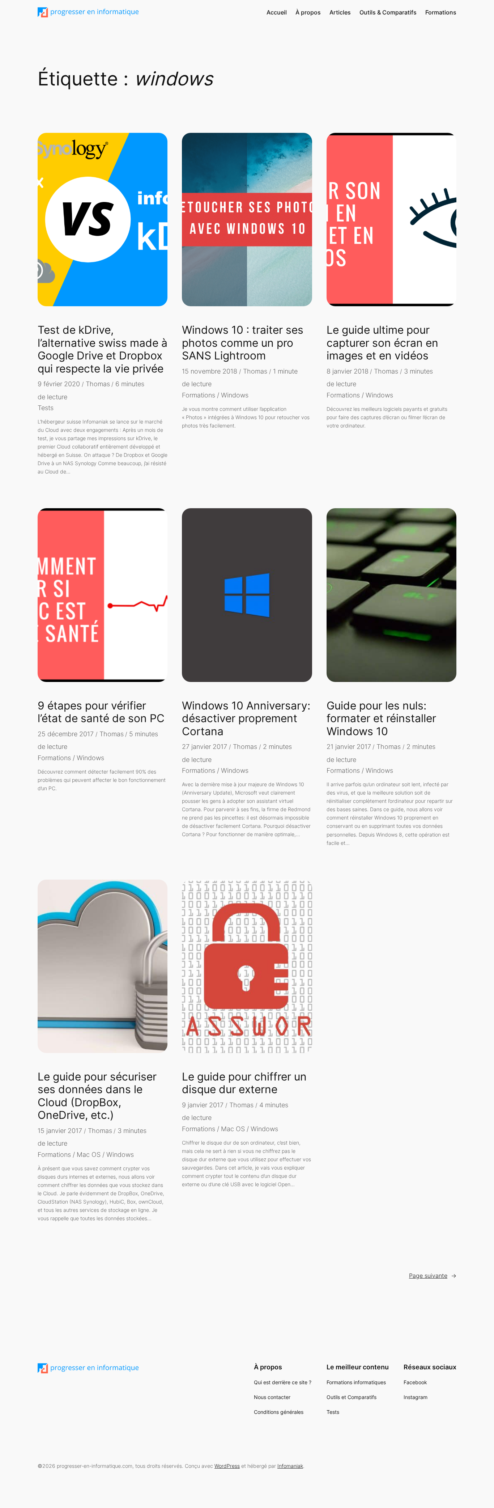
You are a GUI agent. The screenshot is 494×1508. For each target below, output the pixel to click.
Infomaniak (290, 1466)
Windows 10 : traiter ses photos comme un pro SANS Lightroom (242, 343)
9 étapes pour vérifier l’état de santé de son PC (101, 712)
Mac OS (89, 1154)
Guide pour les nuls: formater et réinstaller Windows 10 (381, 718)
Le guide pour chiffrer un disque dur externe (244, 1083)
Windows (234, 395)
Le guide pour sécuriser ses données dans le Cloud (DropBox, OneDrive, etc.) (97, 1096)
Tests (46, 408)
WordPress (227, 1466)
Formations (198, 395)
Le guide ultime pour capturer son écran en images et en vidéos (382, 343)
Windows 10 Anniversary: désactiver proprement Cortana (246, 718)
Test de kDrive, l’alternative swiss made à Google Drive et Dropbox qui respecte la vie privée (102, 349)
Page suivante (432, 1275)
